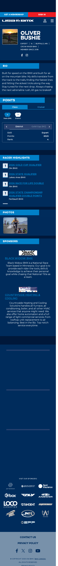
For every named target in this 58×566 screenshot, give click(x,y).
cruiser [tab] (41, 107)
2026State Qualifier (22, 174)
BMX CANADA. (40, 559)
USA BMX (29, 559)
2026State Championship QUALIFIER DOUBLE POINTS (26, 194)
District (19, 126)
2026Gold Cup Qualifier (25, 165)
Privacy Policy (28, 543)
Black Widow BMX (19, 258)
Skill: (9, 133)
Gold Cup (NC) (37, 126)
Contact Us (28, 537)
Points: (10, 136)
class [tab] (15, 107)
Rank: (10, 139)
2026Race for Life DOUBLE (26, 183)
